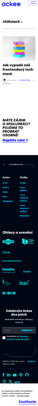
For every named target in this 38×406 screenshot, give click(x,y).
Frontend (25, 80)
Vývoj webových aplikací (24, 208)
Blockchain (24, 216)
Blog (4, 196)
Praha (5, 192)
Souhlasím (27, 401)
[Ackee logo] (11, 3)
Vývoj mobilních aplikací (24, 198)
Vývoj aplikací (23, 189)
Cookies (31, 361)
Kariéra (6, 187)
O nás (5, 183)
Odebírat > (28, 330)
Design (23, 183)
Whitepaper (8, 201)
